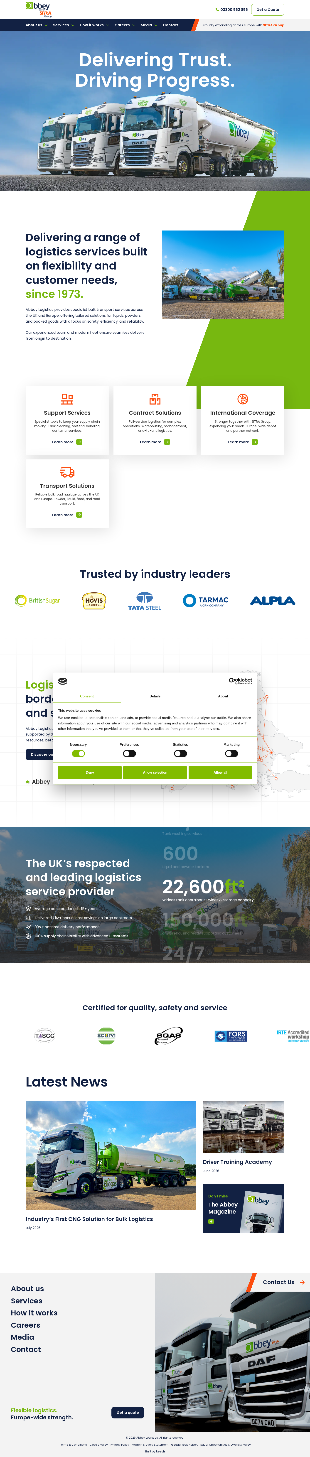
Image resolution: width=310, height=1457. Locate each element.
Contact (171, 25)
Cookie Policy (99, 1445)
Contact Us (278, 1282)
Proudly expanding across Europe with (243, 25)
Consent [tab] (87, 696)
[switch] (129, 753)
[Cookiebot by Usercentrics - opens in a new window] (232, 681)
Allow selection (155, 772)
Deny (90, 772)
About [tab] (223, 696)
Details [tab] (155, 696)
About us (34, 25)
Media (147, 25)
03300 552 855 (234, 9)
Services (61, 25)
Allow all (220, 772)
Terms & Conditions (73, 1445)
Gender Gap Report (184, 1445)
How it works (92, 25)
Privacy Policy (120, 1445)
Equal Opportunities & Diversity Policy (225, 1445)
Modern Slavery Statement (150, 1445)
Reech (160, 1451)
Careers (123, 25)
